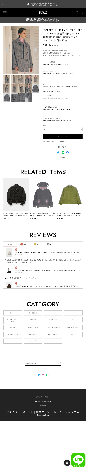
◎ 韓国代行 (33, 319)
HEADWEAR (32, 334)
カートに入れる (62, 136)
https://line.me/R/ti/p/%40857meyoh (55, 64)
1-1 (53, 341)
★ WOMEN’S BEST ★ (73, 313)
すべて (10, 244)
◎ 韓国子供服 (33, 313)
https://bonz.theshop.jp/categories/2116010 (58, 73)
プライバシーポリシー (43, 397)
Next (35, 50)
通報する (63, 157)
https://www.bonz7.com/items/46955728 (57, 120)
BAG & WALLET (53, 334)
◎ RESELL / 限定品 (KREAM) (12, 320)
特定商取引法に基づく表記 (43, 401)
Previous (6, 50)
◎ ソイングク (53, 319)
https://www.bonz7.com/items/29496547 (57, 109)
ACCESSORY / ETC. (33, 341)
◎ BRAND (13, 313)
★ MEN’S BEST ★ (53, 313)
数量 (44, 125)
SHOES (73, 334)
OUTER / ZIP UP (33, 327)
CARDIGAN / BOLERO (53, 327)
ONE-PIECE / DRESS (73, 327)
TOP (73, 319)
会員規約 (43, 405)
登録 (59, 363)
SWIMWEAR (12, 341)
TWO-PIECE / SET (12, 334)
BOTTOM (13, 327)
